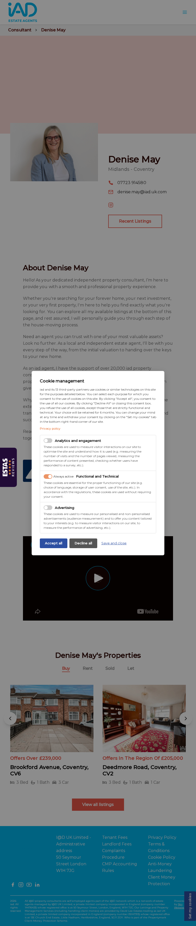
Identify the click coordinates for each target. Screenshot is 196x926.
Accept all (53, 543)
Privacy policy (50, 428)
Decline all (83, 543)
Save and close (114, 543)
